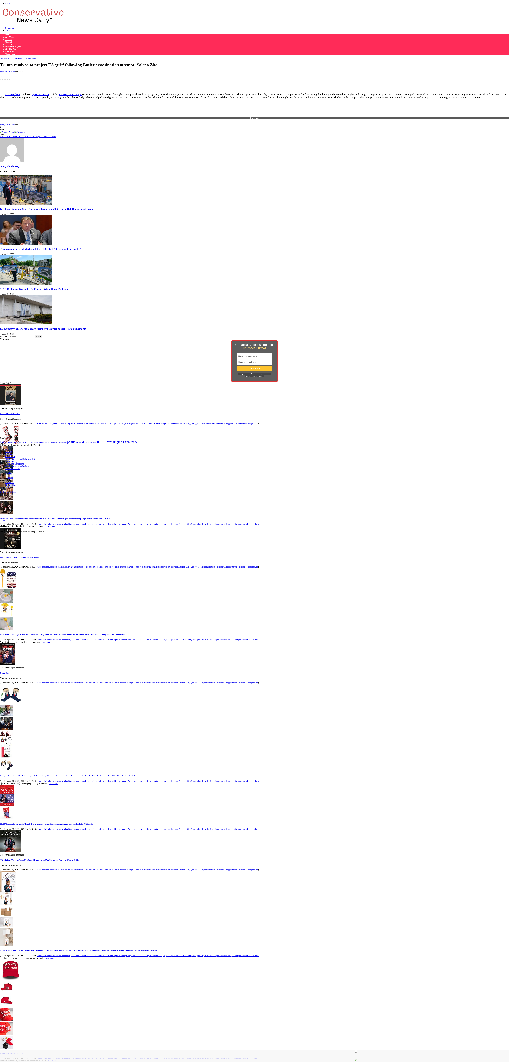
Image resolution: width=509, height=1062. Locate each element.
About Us (9, 44)
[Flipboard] (19, 132)
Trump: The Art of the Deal (10, 414)
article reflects (12, 94)
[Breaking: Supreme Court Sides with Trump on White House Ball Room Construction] (26, 204)
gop (32, 442)
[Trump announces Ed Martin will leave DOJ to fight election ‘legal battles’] (26, 244)
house (40, 442)
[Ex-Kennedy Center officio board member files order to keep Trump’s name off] (26, 324)
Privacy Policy (11, 461)
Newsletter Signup (13, 47)
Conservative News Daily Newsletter (20, 459)
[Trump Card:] (7, 664)
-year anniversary (41, 94)
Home (7, 35)
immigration (47, 442)
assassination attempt (70, 94)
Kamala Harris (58, 442)
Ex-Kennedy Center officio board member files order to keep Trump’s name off (43, 328)
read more (52, 526)
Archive (8, 39)
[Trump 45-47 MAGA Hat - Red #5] (6, 1048)
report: (81, 442)
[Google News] (7, 132)
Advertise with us (12, 468)
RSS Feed (9, 51)
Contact (8, 42)
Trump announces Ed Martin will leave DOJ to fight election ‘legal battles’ (40, 249)
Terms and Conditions (14, 464)
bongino (11, 442)
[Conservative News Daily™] (33, 23)
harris (36, 442)
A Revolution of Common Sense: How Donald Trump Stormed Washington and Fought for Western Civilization (41, 860)
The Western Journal (8, 58)
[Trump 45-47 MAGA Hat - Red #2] (6, 1007)
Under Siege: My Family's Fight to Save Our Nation (19, 557)
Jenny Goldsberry (7, 71)
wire (137, 442)
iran (52, 442)
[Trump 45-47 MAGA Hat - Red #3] (6, 1020)
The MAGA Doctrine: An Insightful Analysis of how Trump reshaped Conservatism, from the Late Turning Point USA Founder (46, 824)
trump (101, 441)
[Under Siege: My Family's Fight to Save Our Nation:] (10, 548)
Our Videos (10, 37)
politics (72, 442)
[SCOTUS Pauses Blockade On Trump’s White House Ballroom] (26, 284)
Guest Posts (10, 54)
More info (147, 423)
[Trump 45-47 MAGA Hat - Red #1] (6, 993)
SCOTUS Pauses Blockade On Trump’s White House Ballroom (34, 289)
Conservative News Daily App (18, 466)
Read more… (254, 118)
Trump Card (4, 673)
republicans (88, 442)
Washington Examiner (26, 58)
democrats (25, 442)
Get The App (10, 49)
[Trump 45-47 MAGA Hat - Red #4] (6, 1034)
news (65, 442)
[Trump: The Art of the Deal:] (10, 404)
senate (94, 442)
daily (18, 442)
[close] (255, 1051)
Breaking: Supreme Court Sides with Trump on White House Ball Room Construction (47, 209)
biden (3, 442)
